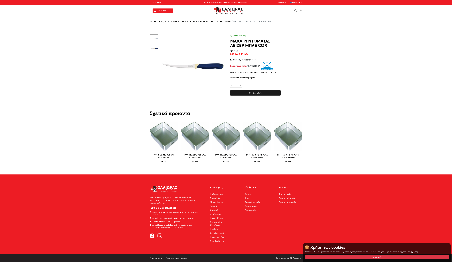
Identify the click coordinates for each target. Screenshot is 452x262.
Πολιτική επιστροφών (176, 258)
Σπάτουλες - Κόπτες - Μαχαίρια (215, 21)
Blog (247, 198)
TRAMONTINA (245, 66)
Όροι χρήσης (156, 258)
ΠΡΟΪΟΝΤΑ (161, 11)
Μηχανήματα (216, 202)
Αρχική (153, 21)
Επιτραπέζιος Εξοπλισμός (216, 223)
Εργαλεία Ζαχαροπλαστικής (183, 21)
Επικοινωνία (285, 194)
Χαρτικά (214, 210)
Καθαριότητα (216, 194)
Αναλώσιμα (215, 214)
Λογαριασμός (251, 206)
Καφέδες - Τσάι (217, 237)
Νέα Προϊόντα (217, 241)
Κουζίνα (163, 21)
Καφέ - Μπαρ (216, 218)
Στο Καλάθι (256, 93)
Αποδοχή (377, 257)
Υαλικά (213, 206)
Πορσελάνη (215, 198)
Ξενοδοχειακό (217, 233)
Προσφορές (250, 210)
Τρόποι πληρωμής (288, 198)
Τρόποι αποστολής (288, 202)
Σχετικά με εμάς (252, 202)
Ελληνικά (296, 2)
